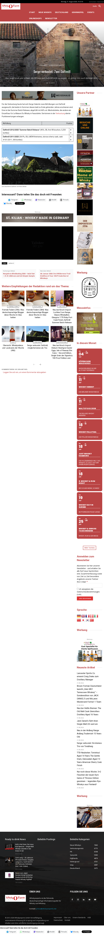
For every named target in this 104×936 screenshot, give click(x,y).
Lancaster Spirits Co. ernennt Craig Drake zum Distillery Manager (88, 676)
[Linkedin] (83, 900)
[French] (87, 616)
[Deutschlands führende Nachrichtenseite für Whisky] (13, 6)
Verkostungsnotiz (56, 65)
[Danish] (92, 616)
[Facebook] (72, 900)
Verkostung (60, 113)
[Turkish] (92, 620)
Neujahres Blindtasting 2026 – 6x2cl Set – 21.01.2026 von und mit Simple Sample (19, 275)
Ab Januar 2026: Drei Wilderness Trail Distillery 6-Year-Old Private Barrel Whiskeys (55, 276)
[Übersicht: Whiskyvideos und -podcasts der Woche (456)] (13, 334)
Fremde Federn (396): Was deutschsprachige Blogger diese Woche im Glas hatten (13, 314)
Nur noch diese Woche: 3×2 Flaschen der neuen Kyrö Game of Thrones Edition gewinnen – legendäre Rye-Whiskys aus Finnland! (89, 778)
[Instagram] (78, 900)
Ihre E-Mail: (82, 582)
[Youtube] (95, 900)
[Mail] (89, 900)
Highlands (37, 307)
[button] (98, 6)
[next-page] (40, 364)
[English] (83, 616)
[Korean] (87, 620)
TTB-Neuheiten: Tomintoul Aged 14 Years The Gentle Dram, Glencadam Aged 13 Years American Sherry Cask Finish (89, 759)
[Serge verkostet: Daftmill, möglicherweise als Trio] (37, 334)
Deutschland (62, 342)
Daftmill (11, 263)
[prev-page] (34, 364)
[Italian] (96, 616)
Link (79, 594)
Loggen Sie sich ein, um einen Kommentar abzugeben (24, 372)
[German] (79, 616)
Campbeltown (13, 307)
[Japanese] (83, 620)
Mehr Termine (89, 548)
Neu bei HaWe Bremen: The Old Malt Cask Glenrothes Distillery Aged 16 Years (89, 711)
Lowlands (43, 65)
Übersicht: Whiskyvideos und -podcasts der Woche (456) (13, 348)
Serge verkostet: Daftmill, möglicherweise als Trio (37, 346)
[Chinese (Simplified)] (79, 620)
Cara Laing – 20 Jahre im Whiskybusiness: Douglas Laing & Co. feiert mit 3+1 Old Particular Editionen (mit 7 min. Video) (24, 862)
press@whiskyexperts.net (46, 909)
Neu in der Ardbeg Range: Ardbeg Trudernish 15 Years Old (89, 733)
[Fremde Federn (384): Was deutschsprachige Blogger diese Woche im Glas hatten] (37, 298)
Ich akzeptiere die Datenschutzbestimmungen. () (88, 592)
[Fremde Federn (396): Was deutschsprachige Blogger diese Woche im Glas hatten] (13, 298)
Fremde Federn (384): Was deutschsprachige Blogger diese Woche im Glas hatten (37, 314)
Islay (13, 342)
